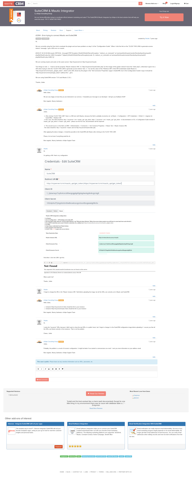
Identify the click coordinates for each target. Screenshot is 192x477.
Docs (61, 30)
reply (154, 105)
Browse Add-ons (151, 3)
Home (62, 472)
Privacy (93, 472)
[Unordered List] (52, 369)
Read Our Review (97, 394)
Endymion (136, 395)
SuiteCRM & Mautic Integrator (54, 11)
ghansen (136, 398)
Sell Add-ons (111, 472)
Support (68, 30)
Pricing (45, 30)
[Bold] (38, 369)
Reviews (53, 30)
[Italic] (41, 369)
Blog (165, 3)
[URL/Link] (45, 369)
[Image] (48, 369)
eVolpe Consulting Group (44, 13)
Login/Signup (175, 3)
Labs (86, 472)
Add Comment (43, 379)
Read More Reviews (96, 408)
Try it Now (164, 17)
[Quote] (62, 369)
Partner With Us (125, 472)
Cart (186, 3)
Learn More (78, 30)
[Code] (59, 369)
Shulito (147, 38)
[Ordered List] (56, 369)
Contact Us (77, 472)
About (38, 30)
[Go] (140, 3)
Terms (101, 472)
